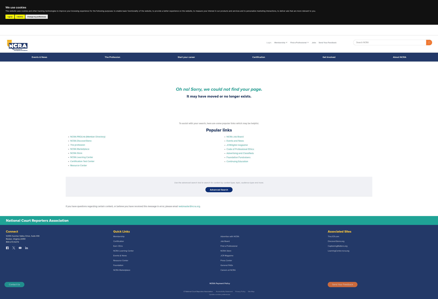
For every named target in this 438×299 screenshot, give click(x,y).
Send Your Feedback (342, 284)
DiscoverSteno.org (336, 241)
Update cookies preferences (219, 294)
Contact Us (14, 284)
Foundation (118, 265)
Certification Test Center (82, 161)
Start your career (186, 57)
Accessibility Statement (224, 291)
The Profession (112, 57)
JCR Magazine (226, 256)
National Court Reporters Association (37, 220)
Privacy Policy (240, 291)
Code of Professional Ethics (240, 149)
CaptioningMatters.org (337, 246)
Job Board (225, 241)
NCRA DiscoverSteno (80, 141)
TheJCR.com (333, 237)
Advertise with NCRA (229, 237)
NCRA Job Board (235, 137)
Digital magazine (237, 145)
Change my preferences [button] (36, 17)
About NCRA (399, 57)
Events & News (39, 57)
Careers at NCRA (228, 270)
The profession (77, 145)
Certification (258, 57)
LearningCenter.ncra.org (338, 251)
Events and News (235, 141)
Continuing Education (237, 161)
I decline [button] (20, 17)
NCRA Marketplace (79, 149)
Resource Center (78, 165)
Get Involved (329, 57)
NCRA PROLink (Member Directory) (87, 137)
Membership (118, 237)
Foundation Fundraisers (238, 157)
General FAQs (226, 265)
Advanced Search (219, 189)
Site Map (251, 291)
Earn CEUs (118, 246)
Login (268, 43)
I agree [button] (10, 17)
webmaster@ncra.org (189, 206)
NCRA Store (76, 153)
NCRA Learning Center (81, 157)
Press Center (226, 261)
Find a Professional (228, 246)
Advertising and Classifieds (240, 153)
